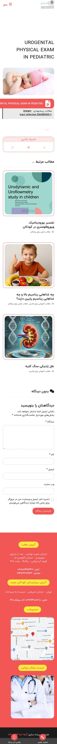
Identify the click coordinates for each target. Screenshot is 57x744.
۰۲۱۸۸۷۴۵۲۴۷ (25, 569)
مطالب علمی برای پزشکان (47, 130)
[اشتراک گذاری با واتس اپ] (44, 147)
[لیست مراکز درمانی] (32, 697)
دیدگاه (49, 421)
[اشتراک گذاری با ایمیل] (28, 147)
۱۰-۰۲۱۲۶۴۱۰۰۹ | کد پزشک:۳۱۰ (25, 600)
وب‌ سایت (49, 484)
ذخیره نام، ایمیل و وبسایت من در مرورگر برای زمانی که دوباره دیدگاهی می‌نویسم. (29, 501)
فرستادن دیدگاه (43, 511)
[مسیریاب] (32, 638)
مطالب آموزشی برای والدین (39, 304)
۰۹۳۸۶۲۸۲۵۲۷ (24, 573)
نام (51, 454)
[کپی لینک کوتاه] (12, 147)
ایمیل (50, 469)
